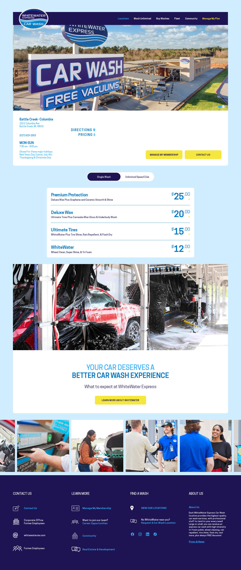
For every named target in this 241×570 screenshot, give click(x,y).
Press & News (196, 541)
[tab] (103, 177)
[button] (219, 106)
